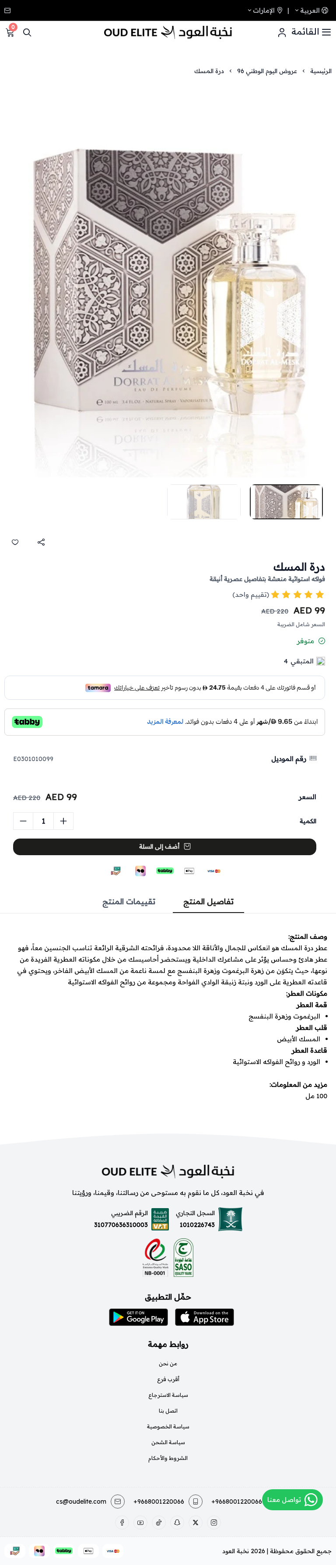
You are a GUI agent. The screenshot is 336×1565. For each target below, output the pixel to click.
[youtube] (140, 1523)
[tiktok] (159, 1523)
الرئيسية (321, 71)
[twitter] (196, 1523)
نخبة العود (235, 1551)
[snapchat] (177, 1523)
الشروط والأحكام (168, 1458)
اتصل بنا (168, 1410)
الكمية (308, 821)
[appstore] (204, 1317)
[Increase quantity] (63, 821)
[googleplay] (138, 1317)
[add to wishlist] (15, 542)
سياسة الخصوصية (168, 1426)
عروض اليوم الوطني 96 (267, 71)
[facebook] (122, 1523)
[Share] (41, 542)
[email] (8, 10)
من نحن (168, 1363)
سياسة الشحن (168, 1442)
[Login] (281, 32)
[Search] (27, 32)
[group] (168, 280)
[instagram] (214, 1523)
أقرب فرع (168, 1379)
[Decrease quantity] (23, 821)
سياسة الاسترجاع (168, 1395)
